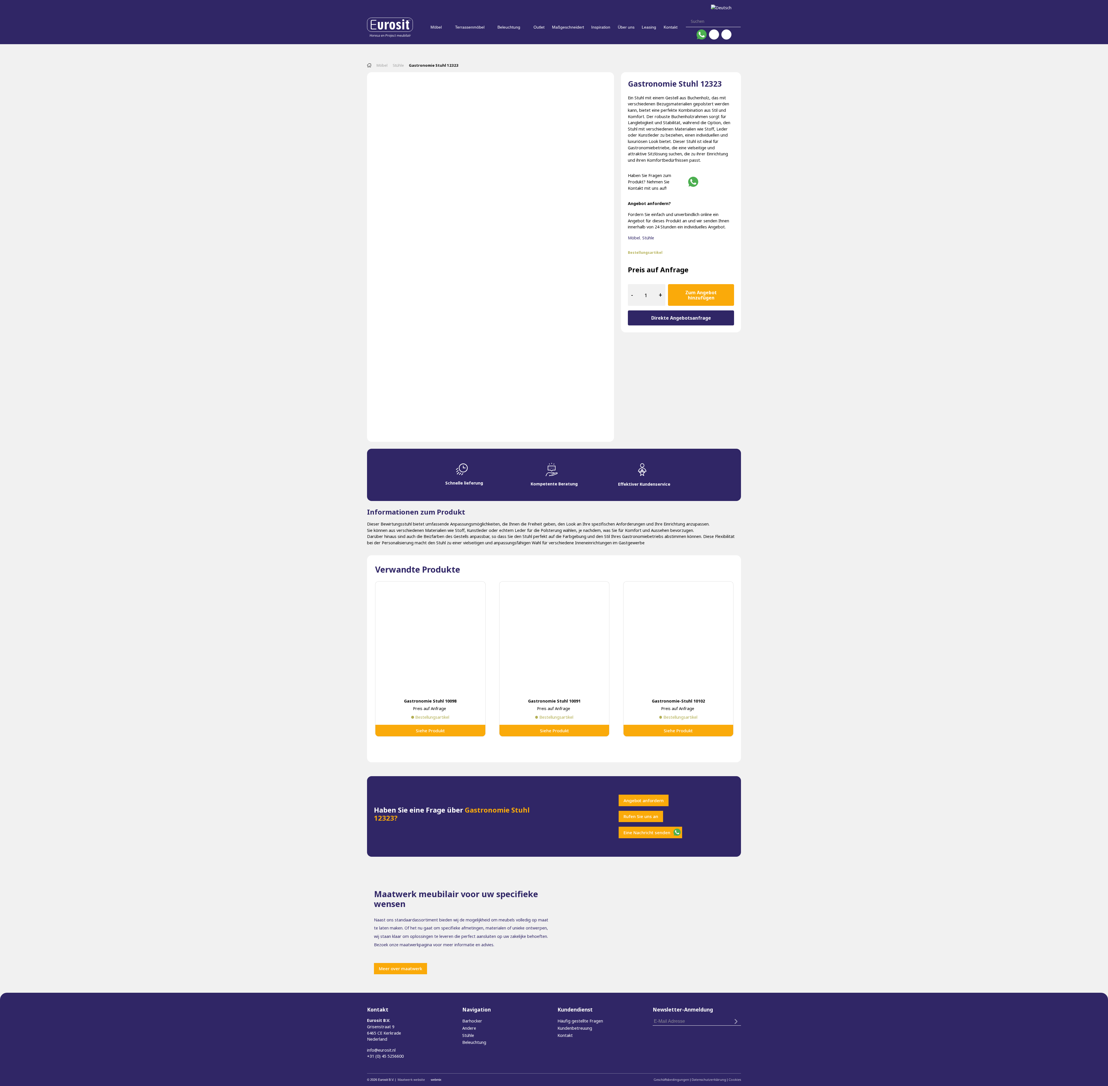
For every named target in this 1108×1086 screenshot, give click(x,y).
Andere (469, 1028)
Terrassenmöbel (469, 27)
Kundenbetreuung (574, 1028)
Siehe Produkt (430, 730)
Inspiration (600, 27)
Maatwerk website (411, 1079)
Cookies (735, 1079)
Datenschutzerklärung (709, 1079)
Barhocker (472, 1021)
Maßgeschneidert (568, 27)
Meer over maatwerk (400, 968)
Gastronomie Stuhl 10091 (554, 701)
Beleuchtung (508, 27)
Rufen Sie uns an (641, 816)
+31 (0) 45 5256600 (385, 1056)
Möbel (436, 27)
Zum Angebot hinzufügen (701, 295)
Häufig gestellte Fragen (580, 1021)
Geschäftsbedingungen (671, 1079)
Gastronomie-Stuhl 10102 (678, 701)
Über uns (626, 27)
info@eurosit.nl (381, 1050)
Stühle (398, 65)
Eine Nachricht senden (647, 832)
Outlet (539, 27)
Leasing (649, 27)
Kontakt (670, 27)
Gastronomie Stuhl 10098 (430, 701)
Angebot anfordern (644, 800)
